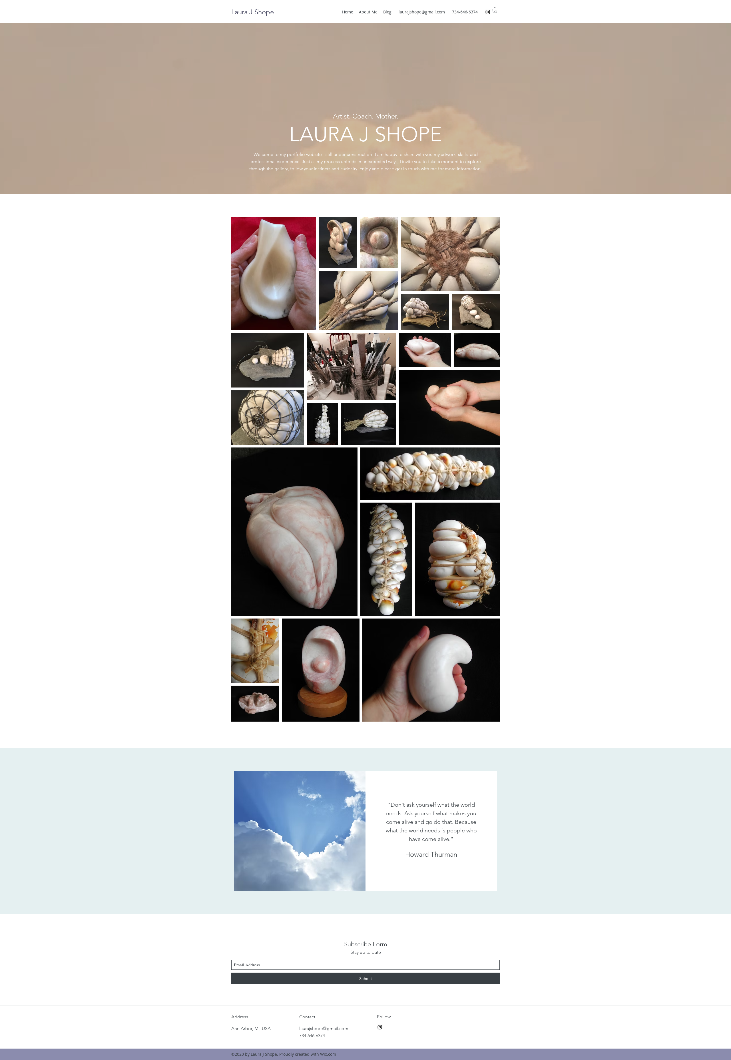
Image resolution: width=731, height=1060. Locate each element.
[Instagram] (488, 12)
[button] (495, 10)
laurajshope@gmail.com (422, 12)
